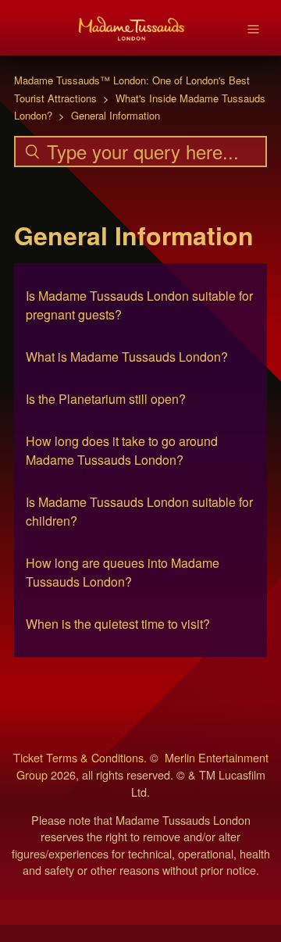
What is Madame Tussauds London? (127, 357)
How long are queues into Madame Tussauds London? (122, 572)
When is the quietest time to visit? (118, 624)
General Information (115, 115)
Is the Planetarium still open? (106, 399)
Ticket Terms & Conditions (78, 757)
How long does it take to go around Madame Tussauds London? (122, 450)
